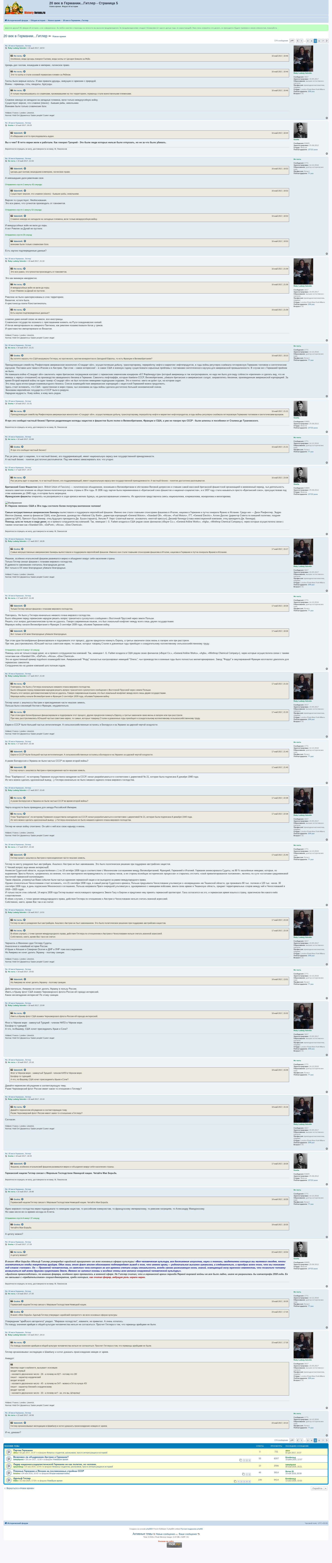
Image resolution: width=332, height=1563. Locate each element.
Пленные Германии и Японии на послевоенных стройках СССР (48, 1471)
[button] (291, 41)
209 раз (311, 91)
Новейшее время (60, 1459)
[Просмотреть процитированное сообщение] (24, 55)
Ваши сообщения (188, 1534)
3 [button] (307, 40)
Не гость (18, 56)
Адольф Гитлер (22, 1478)
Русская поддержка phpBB (192, 1529)
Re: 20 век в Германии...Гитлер (18, 46)
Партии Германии (23, 1450)
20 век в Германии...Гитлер (25, 36)
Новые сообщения (165, 1534)
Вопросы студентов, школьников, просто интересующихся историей (77, 1453)
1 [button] (301, 40)
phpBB (149, 1529)
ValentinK (18, 133)
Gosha (17, 356)
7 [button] (323, 40)
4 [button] (311, 40)
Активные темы (143, 1533)
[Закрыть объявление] (326, 27)
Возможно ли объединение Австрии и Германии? (41, 1457)
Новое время (59, 36)
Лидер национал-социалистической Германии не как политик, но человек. (55, 1464)
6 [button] (319, 40)
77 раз (310, 173)
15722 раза (313, 149)
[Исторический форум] (26, 7)
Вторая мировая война (59, 1473)
